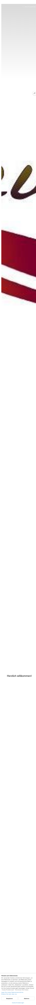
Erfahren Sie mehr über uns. (9, 994)
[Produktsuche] (34, 93)
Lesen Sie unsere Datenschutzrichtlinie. (12, 992)
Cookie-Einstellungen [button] (18, 1003)
